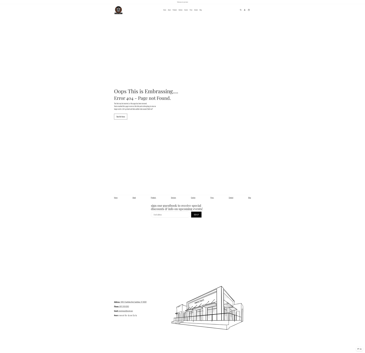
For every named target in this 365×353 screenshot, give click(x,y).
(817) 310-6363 (121, 306)
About (134, 197)
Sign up (196, 214)
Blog (249, 197)
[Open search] (241, 10)
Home (115, 197)
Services (173, 197)
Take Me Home (120, 116)
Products (153, 197)
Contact (231, 197)
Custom (193, 197)
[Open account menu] (245, 10)
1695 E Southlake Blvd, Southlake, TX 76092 (130, 302)
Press (212, 197)
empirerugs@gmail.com (123, 311)
